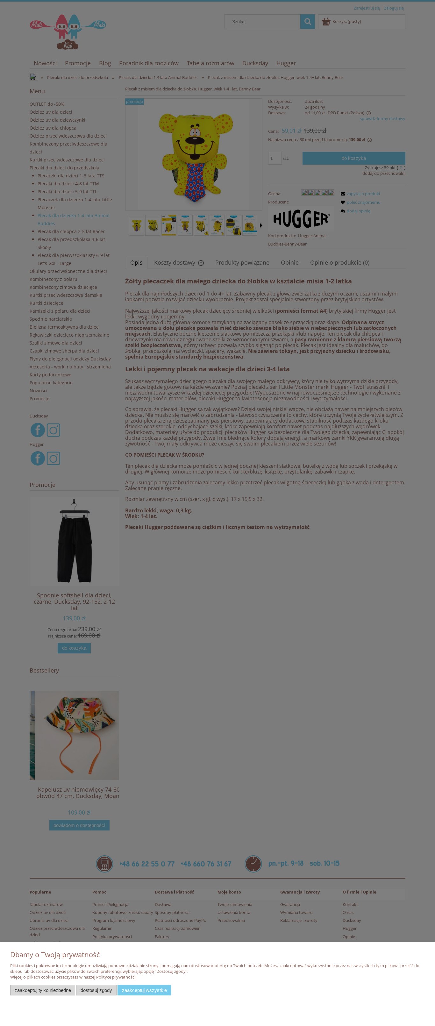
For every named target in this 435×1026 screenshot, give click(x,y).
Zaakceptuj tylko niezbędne (43, 990)
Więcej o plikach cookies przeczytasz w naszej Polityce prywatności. (73, 977)
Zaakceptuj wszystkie (144, 990)
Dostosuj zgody (96, 990)
